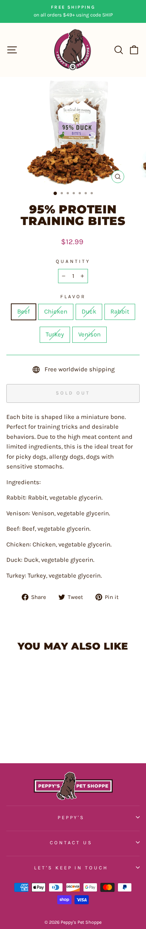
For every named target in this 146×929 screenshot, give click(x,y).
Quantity (73, 261)
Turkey (55, 334)
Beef (23, 311)
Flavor (73, 296)
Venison (89, 334)
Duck (89, 311)
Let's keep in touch (71, 867)
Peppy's (71, 817)
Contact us (71, 842)
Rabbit (119, 311)
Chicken (55, 311)
